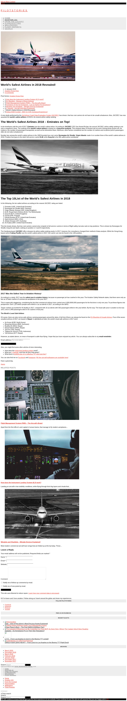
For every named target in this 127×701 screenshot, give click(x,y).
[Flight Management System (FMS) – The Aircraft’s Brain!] (42, 419)
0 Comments (9, 93)
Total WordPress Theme (23, 666)
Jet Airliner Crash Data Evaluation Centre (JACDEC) (40, 115)
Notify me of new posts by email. (14, 586)
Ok (108, 699)
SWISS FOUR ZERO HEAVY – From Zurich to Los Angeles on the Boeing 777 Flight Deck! (37, 642)
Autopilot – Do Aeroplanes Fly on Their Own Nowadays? (25, 631)
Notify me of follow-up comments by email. (18, 582)
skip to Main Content (8, 1)
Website (4, 564)
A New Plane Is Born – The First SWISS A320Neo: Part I (24, 627)
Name (3, 557)
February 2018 (10, 656)
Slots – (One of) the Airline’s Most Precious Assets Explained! (26, 624)
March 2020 (9, 650)
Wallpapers (9, 674)
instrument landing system (24, 350)
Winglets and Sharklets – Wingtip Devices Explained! (24, 106)
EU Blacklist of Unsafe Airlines (101, 317)
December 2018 (10, 652)
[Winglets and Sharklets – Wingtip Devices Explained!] (42, 538)
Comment (4, 579)
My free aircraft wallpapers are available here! (52, 357)
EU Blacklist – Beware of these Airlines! (20, 101)
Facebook (21, 357)
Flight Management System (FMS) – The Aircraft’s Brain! (26, 103)
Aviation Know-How (12, 91)
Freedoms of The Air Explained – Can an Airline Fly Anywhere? (28, 105)
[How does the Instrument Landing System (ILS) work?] (42, 479)
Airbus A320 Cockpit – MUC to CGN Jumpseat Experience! (27, 112)
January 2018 (9, 658)
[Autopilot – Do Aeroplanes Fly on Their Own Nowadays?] (46, 629)
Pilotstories (14, 10)
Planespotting (10, 672)
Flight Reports (10, 675)
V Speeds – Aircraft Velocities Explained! (20, 108)
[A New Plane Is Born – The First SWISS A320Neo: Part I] (26, 625)
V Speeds (15, 352)
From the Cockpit (11, 671)
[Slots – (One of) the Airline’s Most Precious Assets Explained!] (10, 622)
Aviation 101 (9, 670)
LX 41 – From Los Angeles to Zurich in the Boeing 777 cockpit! (27, 639)
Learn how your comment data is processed (43, 593)
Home (7, 668)
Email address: (6, 340)
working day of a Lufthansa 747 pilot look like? (30, 354)
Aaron (3, 364)
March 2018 (9, 654)
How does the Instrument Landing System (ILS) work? (25, 99)
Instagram (32, 357)
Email (3, 561)
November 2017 (10, 661)
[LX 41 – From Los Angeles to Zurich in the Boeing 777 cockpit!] (8, 637)
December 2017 (10, 659)
